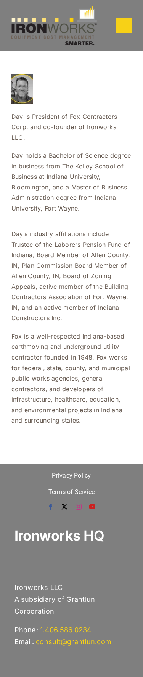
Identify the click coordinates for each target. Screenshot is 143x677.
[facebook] (51, 507)
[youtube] (92, 507)
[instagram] (79, 507)
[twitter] (64, 507)
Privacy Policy (71, 475)
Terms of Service (71, 492)
